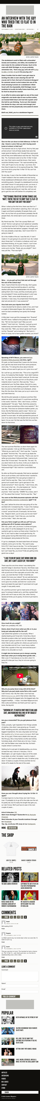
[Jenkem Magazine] (20, 2)
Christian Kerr (20, 29)
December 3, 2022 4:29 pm (13, 948)
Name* (4, 983)
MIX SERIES (5, 1082)
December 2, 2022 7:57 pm (13, 935)
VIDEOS (4, 1079)
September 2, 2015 (7, 29)
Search (3, 1092)
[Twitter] (29, 1087)
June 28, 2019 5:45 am (12, 923)
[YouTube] (36, 1087)
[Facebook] (26, 1087)
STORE (3, 1088)
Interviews (12, 828)
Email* (4, 989)
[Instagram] (32, 1087)
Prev (6, 917)
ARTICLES (4, 1072)
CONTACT (4, 1085)
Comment (5, 970)
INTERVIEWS (30, 29)
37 (37, 29)
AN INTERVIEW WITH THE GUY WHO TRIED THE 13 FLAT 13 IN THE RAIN (19, 22)
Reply (3, 928)
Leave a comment (8, 966)
